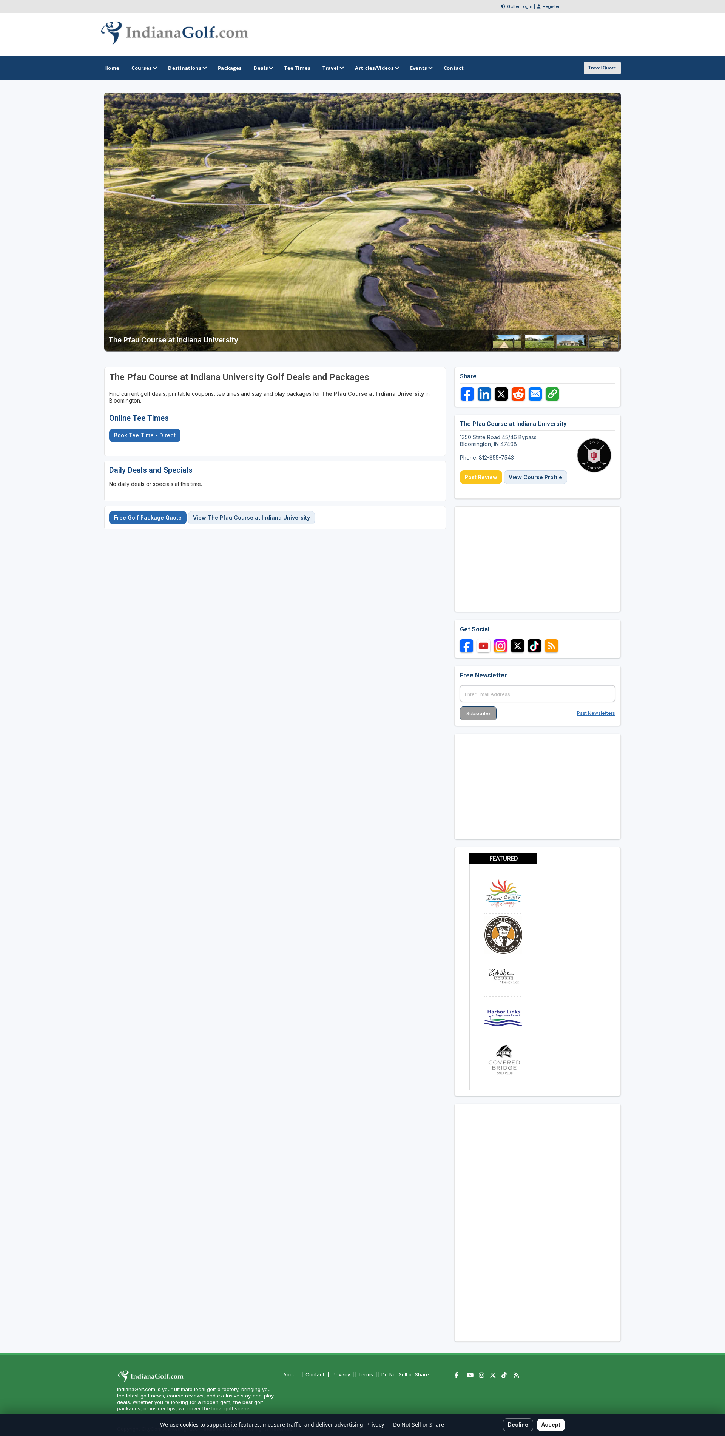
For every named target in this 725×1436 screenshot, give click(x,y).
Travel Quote (602, 68)
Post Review (481, 477)
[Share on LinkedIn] (484, 394)
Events (418, 68)
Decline (518, 1424)
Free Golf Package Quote (148, 517)
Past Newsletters (596, 713)
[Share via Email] (535, 394)
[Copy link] (552, 394)
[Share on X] (501, 394)
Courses (141, 68)
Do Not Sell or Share (405, 1374)
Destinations (184, 68)
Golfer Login (519, 6)
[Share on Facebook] (467, 394)
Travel (330, 68)
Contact (314, 1374)
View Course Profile (535, 477)
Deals (260, 68)
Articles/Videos (374, 68)
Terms (365, 1374)
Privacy (341, 1374)
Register (551, 6)
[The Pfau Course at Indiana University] (507, 346)
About (290, 1374)
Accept (550, 1424)
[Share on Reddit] (518, 394)
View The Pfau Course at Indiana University (251, 517)
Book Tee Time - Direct (145, 435)
